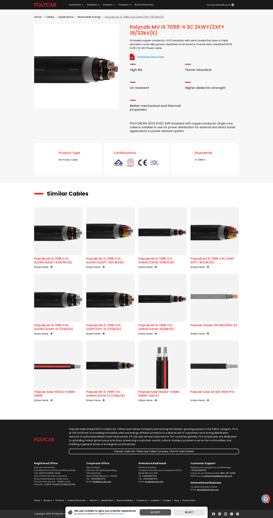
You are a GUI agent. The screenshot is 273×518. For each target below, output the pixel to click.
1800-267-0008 (227, 473)
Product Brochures (76, 500)
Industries (92, 4)
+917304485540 (198, 470)
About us (47, 500)
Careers (167, 500)
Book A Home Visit (144, 4)
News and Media (125, 500)
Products (60, 500)
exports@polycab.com (208, 489)
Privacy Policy (188, 500)
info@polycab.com (102, 481)
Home (38, 17)
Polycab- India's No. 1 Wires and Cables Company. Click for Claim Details (154, 451)
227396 (64, 484)
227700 (71, 484)
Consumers (75, 4)
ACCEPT (155, 512)
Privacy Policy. (117, 513)
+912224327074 (97, 478)
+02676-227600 (52, 484)
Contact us (141, 500)
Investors (107, 4)
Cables (50, 17)
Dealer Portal (107, 500)
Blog (176, 500)
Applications (66, 17)
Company (123, 4)
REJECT (189, 512)
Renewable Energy (89, 17)
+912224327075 (150, 478)
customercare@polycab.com (217, 476)
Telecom (93, 500)
